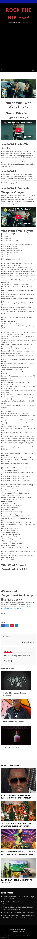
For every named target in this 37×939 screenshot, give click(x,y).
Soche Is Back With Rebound (13, 748)
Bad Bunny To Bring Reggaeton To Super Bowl (18, 912)
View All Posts (8, 659)
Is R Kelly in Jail (27, 642)
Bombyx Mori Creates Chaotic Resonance (14, 694)
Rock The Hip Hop (13, 655)
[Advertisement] (18, 42)
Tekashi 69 (8, 636)
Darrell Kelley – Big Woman (13, 721)
